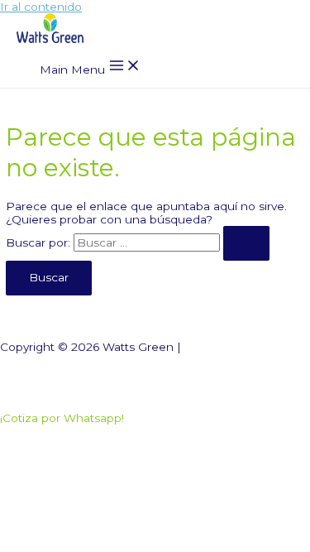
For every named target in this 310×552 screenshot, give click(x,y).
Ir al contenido (41, 6)
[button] (62, 418)
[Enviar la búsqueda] (246, 243)
